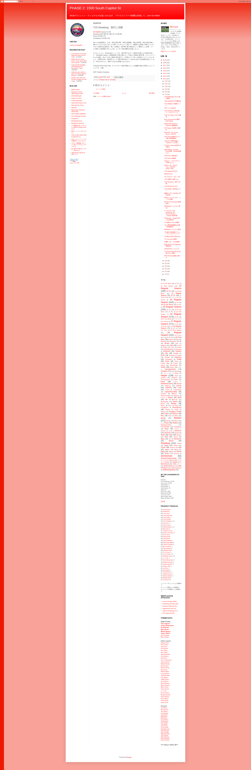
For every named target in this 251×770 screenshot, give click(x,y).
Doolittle (175, 353)
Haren (176, 373)
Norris (170, 405)
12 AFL (177, 283)
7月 (166, 94)
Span (163, 439)
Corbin (165, 347)
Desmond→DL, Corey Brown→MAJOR (171, 133)
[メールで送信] (115, 77)
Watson (171, 451)
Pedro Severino (168, 562)
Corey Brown (164, 719)
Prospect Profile (175, 412)
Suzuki (179, 443)
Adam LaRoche (165, 662)
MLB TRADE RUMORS (78, 114)
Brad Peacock (164, 710)
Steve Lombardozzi (166, 660)
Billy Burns (164, 718)
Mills (166, 399)
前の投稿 (151, 93)
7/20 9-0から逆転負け (171, 155)
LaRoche (168, 388)
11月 (166, 84)
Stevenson (177, 439)
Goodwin (164, 371)
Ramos (175, 413)
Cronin (172, 347)
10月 (166, 86)
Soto (166, 437)
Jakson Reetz (166, 536)
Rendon (177, 418)
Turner (163, 447)
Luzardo (163, 393)
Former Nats (165, 363)
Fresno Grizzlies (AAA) (170, 601)
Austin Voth (166, 525)
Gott (172, 371)
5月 (166, 263)
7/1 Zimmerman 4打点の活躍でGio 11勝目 (172, 252)
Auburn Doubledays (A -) (170, 611)
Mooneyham (165, 401)
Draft (162, 355)
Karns (163, 382)
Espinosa (178, 357)
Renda (163, 418)
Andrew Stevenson (168, 532)
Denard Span (165, 671)
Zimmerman (166, 456)
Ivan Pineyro (166, 580)
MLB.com (175, 399)
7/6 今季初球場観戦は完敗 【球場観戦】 (172, 226)
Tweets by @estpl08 (76, 45)
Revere (168, 421)
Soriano (179, 435)
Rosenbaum (177, 427)
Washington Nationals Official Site (78, 110)
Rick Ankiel (164, 650)
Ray (162, 416)
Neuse (163, 405)
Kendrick (175, 381)
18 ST (173, 328)
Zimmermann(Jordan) (169, 458)
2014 (164, 73)
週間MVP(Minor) (169, 466)
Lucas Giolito (167, 554)
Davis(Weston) (168, 349)
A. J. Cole (165, 558)
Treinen (175, 445)
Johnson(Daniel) (165, 379)
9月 (166, 89)
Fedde (179, 359)
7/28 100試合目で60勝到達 (172, 101)
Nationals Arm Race (77, 105)
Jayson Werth (165, 633)
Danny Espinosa (165, 685)
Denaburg (178, 349)
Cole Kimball (164, 713)
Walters (167, 449)
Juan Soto (166, 523)
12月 (166, 81)
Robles (175, 423)
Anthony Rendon (167, 576)
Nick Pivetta (164, 726)
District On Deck (76, 98)
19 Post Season (175, 330)
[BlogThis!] (117, 77)
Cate (176, 343)
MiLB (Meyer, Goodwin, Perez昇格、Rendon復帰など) (172, 151)
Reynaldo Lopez (167, 556)
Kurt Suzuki (164, 652)
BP (180, 341)
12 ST (168, 291)
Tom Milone (164, 711)
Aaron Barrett (164, 681)
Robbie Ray (166, 578)
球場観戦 (175, 462)
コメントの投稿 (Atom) (104, 96)
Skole (163, 435)
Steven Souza (165, 667)
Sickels (177, 433)
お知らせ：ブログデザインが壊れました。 (172, 161)
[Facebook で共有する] (120, 77)
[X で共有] (119, 77)
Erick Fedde (166, 517)
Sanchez (163, 431)
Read (169, 415)
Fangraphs (74, 118)
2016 (164, 68)
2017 (164, 65)
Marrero (174, 393)
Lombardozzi (177, 389)
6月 (166, 260)
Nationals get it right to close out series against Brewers (78, 73)
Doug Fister (164, 670)
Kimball (179, 383)
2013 (164, 76)
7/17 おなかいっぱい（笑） (172, 176)
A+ (163, 337)
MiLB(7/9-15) (168, 174)
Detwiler (178, 351)
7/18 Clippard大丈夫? (170, 171)
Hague (179, 371)
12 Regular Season (104, 79)
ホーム (124, 93)
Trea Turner (166, 552)
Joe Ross (165, 568)
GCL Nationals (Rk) (169, 613)
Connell (179, 345)
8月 (166, 92)
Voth (179, 447)
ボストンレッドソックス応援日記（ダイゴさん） (78, 140)
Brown (167, 343)
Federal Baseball (76, 100)
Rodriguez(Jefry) (166, 425)
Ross (167, 429)
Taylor (166, 445)
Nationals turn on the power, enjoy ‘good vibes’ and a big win (79, 60)
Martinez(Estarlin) (166, 395)
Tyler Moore (164, 677)
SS (170, 439)
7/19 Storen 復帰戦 (170, 158)
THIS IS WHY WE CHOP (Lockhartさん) (79, 136)
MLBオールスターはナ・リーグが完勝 (172, 198)
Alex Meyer (164, 708)
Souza (176, 437)
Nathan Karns (164, 721)
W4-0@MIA (97, 32)
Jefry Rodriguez (167, 521)
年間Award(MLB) (169, 470)
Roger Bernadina (165, 654)
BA (177, 339)
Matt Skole (166, 529)
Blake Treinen (165, 687)
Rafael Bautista (167, 527)
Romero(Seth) (165, 427)
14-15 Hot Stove (167, 304)
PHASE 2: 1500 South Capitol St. (96, 8)
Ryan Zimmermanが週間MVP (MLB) (172, 120)
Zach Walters (164, 723)
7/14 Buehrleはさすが (171, 186)
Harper (164, 375)
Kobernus (168, 385)
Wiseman (176, 453)
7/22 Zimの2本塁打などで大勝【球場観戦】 (172, 137)
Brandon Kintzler (165, 695)
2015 (164, 70)
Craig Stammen (165, 673)
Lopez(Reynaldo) (171, 392)
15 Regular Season (172, 307)
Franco (175, 363)
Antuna (170, 339)
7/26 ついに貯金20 (170, 108)
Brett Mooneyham (168, 560)
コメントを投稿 (100, 89)
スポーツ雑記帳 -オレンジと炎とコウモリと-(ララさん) (78, 144)
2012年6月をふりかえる (171, 249)
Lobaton (167, 389)
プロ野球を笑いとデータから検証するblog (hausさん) (78, 127)
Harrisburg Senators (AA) (170, 603)
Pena (176, 405)
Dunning (171, 355)
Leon (179, 388)
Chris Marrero (165, 656)
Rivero (176, 421)
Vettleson (172, 447)
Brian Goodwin (167, 546)
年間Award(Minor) (176, 468)
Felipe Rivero (167, 572)
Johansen (174, 377)
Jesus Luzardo (168, 544)
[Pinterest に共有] (122, 77)
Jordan (175, 379)
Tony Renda (164, 724)
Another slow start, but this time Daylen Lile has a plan (78, 79)
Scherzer (178, 431)
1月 (166, 274)
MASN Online (75, 89)
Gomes (179, 367)
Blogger (129, 757)
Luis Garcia (166, 513)
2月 (166, 271)
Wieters (167, 453)
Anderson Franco (168, 531)
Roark (166, 423)
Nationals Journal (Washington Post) (77, 92)
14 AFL (173, 297)
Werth (179, 451)
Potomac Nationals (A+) (170, 606)
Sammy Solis (164, 702)
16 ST (176, 317)
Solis (171, 435)
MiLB (179, 397)
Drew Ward (166, 534)
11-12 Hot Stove (166, 283)
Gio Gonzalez (165, 635)
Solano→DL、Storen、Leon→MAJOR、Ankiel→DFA (171, 166)
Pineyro (163, 411)
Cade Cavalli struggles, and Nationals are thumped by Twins (78, 66)
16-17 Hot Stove (166, 319)
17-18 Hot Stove (166, 326)
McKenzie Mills (168, 542)
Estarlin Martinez (167, 564)
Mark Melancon (165, 683)
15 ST (169, 309)
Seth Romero (167, 538)
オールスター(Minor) (167, 460)
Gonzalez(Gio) (170, 369)
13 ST (173, 295)
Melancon (176, 395)
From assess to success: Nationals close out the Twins (79, 55)
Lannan (178, 386)
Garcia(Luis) (174, 365)
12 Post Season (167, 286)
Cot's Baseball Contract (78, 116)
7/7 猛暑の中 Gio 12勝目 (171, 222)
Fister (167, 361)
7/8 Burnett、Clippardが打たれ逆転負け (172, 219)
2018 (164, 62)
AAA (172, 337)
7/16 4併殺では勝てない (171, 179)
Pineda (176, 409)
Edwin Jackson (165, 689)
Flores (177, 361)
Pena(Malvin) (164, 407)
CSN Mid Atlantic (76, 96)
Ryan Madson (164, 698)
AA (167, 337)
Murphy (173, 403)
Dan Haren (164, 658)
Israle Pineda (166, 509)
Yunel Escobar (165, 675)
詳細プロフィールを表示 (168, 51)
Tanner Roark (164, 700)
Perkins (167, 409)
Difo (166, 353)
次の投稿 (96, 93)
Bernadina (173, 341)
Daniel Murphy (165, 697)
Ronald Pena (166, 511)
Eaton (179, 355)
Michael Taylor (167, 574)
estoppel (175, 27)
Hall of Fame (167, 373)
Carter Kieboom (167, 515)
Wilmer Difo (166, 566)
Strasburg (113, 79)
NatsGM (73, 107)
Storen (171, 441)
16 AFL (171, 312)
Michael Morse (165, 643)
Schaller (170, 430)
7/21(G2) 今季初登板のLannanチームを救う (171, 141)
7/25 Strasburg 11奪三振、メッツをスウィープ (172, 111)
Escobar (167, 357)
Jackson (163, 377)
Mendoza (163, 397)
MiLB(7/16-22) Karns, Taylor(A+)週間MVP (171, 124)
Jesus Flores (164, 646)
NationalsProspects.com (78, 103)
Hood (176, 375)
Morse (163, 403)
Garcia (163, 365)
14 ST (176, 302)
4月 (166, 266)
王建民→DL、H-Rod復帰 (172, 241)
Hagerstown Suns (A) (169, 608)
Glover (172, 367)
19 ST (176, 335)
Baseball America (76, 121)
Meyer (170, 397)
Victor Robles (167, 519)
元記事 (163, 501)
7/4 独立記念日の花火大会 (172, 236)
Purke (166, 413)
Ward (163, 451)
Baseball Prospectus (77, 123)
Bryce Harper (165, 637)
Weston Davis (168, 550)
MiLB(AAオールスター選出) (172, 229)
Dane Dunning (165, 730)
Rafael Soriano (165, 664)
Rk (161, 423)
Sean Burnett (164, 648)
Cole (171, 345)
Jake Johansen (167, 548)
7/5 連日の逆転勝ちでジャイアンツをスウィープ (172, 233)
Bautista (163, 341)
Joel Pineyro (164, 715)
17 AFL (176, 319)
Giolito (163, 367)
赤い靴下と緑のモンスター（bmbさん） (78, 149)
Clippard (163, 345)
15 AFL (179, 304)
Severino (167, 433)
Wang (176, 449)
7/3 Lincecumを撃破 (170, 239)
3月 (166, 269)
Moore (175, 402)
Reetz (176, 415)
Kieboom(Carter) (167, 384)
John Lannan (164, 644)
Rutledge (177, 428)
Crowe (179, 347)
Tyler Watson (167, 540)
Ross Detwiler (165, 666)
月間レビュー (177, 464)
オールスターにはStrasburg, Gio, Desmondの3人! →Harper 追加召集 (170, 213)
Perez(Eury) (176, 407)
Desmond (166, 351)
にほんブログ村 (74, 163)
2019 (164, 60)
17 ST (176, 324)
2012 (164, 79)
